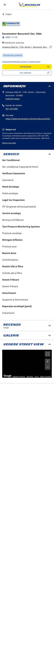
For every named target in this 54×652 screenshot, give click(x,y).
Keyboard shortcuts (19, 376)
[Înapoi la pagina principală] (29, 4)
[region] (27, 364)
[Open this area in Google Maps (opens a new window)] (7, 376)
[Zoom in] (47, 361)
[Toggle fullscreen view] (47, 354)
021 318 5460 (12, 108)
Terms (37, 376)
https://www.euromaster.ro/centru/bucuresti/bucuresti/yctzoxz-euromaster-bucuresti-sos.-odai (28, 118)
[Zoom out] (47, 367)
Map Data (30, 376)
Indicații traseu (13, 98)
